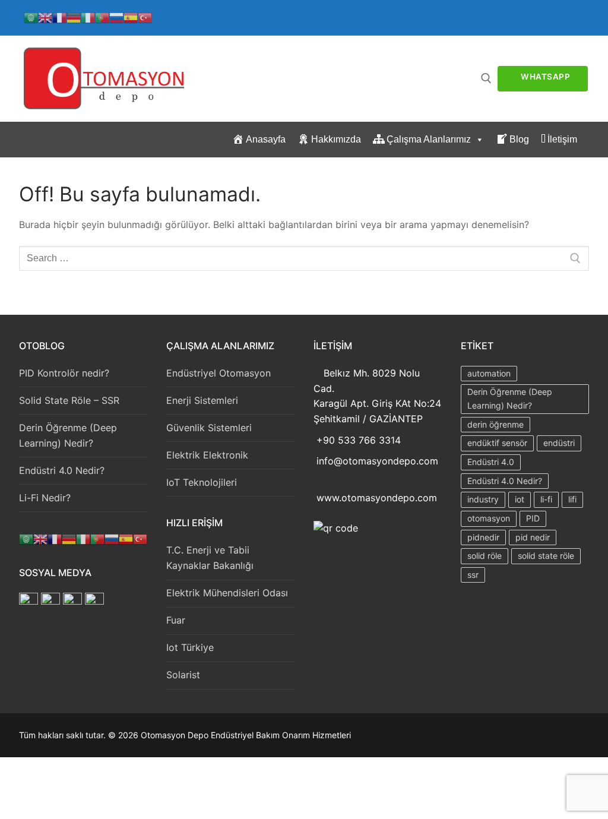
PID (533, 518)
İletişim (562, 139)
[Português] (102, 17)
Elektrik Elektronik (207, 455)
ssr (473, 575)
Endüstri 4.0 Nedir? (61, 470)
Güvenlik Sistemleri (209, 428)
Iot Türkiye (190, 647)
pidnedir (483, 537)
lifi (572, 499)
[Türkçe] (145, 17)
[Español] (131, 17)
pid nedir (532, 537)
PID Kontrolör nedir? (64, 373)
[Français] (59, 17)
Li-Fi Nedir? (45, 498)
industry (483, 499)
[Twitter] (52, 601)
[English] (45, 17)
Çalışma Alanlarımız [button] (429, 139)
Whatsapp (545, 76)
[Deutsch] (73, 17)
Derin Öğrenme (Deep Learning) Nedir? (68, 435)
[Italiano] (88, 17)
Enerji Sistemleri (202, 400)
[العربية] (31, 17)
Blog (519, 139)
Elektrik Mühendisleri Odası (227, 593)
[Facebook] (28, 601)
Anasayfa (266, 139)
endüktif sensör (497, 443)
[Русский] (116, 17)
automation (489, 373)
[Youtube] (94, 601)
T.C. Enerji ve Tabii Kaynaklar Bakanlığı (210, 557)
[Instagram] (74, 601)
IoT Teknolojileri (201, 482)
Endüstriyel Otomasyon (218, 373)
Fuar (175, 620)
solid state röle (546, 556)
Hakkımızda (336, 139)
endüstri (559, 443)
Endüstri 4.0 (490, 462)
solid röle (484, 556)
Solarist (183, 675)
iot (519, 499)
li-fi (546, 499)
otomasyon (488, 518)
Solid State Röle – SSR (69, 400)
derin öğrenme (495, 424)
